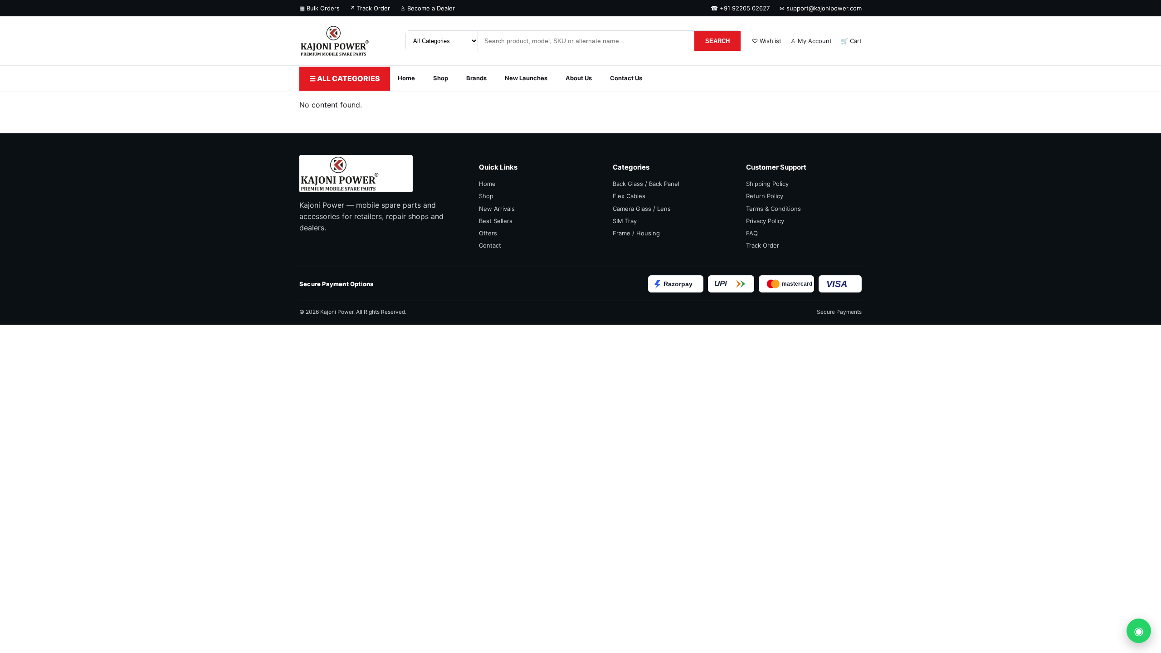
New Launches (526, 78)
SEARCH (717, 41)
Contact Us (626, 78)
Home (406, 78)
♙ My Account (811, 40)
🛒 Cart (851, 40)
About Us (579, 78)
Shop (440, 78)
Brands (476, 78)
